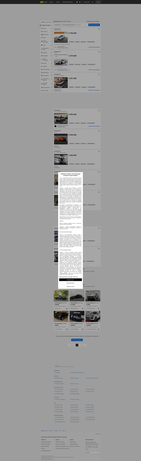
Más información (70, 283)
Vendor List (75, 276)
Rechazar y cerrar (70, 286)
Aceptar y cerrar (70, 279)
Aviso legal (70, 276)
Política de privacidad (63, 276)
